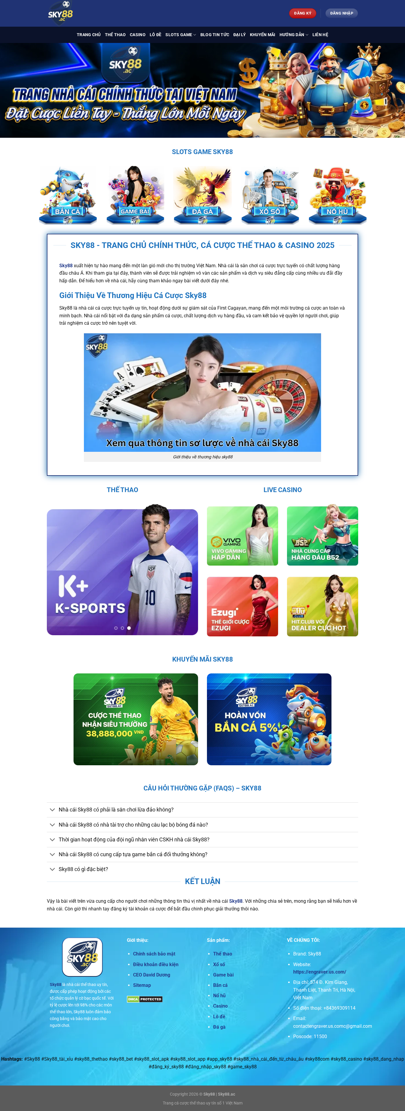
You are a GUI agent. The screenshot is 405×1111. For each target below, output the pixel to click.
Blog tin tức (214, 34)
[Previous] (57, 569)
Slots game (178, 34)
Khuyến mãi (262, 34)
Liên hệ (320, 34)
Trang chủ (89, 34)
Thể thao (115, 34)
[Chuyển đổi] (52, 810)
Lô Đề (155, 34)
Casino (138, 34)
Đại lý (239, 34)
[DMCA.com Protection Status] (145, 999)
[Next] (187, 569)
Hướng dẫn (292, 34)
